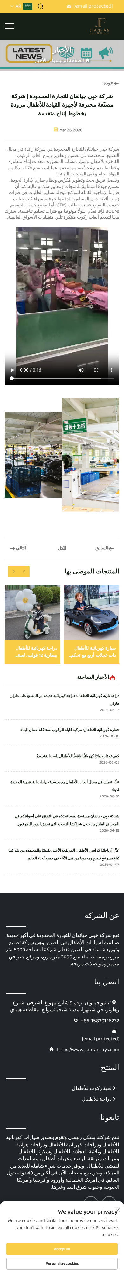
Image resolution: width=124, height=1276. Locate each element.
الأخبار (40, 61)
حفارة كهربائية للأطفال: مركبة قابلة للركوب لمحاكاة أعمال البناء (69, 730)
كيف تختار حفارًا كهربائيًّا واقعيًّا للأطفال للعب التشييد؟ (77, 756)
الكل (62, 548)
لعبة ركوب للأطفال (92, 1088)
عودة (108, 83)
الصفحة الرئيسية (68, 61)
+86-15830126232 (100, 1021)
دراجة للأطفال (97, 1099)
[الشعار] (100, 26)
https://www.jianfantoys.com (88, 1049)
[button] (24, 571)
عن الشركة (102, 916)
